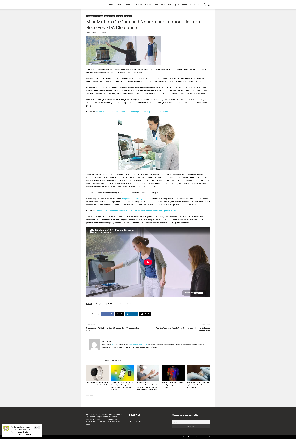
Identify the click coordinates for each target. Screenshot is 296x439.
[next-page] (91, 394)
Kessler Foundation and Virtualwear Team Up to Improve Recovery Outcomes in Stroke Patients (135, 111)
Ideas (101, 16)
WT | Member (128, 16)
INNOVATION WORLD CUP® (147, 4)
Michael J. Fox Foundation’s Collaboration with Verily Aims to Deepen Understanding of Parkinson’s (136, 211)
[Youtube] (198, 4)
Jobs (177, 4)
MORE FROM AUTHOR (113, 360)
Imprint (207, 437)
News (111, 4)
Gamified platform (99, 304)
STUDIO (120, 4)
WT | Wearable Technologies (138, 344)
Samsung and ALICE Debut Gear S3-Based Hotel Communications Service (113, 329)
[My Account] (208, 4)
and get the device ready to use (135, 199)
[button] (204, 5)
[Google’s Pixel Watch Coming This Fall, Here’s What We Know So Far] (97, 373)
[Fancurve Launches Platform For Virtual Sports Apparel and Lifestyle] (173, 373)
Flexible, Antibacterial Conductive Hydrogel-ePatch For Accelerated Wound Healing (198, 385)
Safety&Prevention (109, 16)
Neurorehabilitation (126, 304)
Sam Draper (92, 32)
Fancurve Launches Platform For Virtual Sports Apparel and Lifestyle (172, 385)
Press (184, 4)
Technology (119, 16)
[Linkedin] (190, 4)
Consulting (166, 4)
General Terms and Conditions (193, 437)
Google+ (113, 344)
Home (88, 13)
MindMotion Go (112, 304)
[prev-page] (87, 394)
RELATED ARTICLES (95, 360)
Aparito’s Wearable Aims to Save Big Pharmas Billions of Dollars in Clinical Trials (183, 329)
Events (129, 4)
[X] (194, 4)
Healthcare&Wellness (92, 16)
